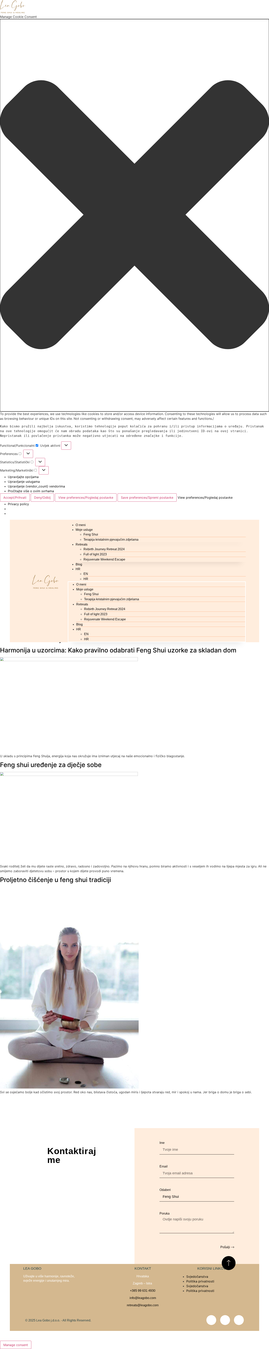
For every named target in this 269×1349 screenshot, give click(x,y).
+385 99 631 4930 (142, 1290)
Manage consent (15, 1345)
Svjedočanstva (197, 1277)
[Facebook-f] (211, 1320)
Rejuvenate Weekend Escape (104, 559)
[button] (134, 215)
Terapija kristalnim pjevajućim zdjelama (110, 539)
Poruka (165, 1213)
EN (85, 573)
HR (78, 569)
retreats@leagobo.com (143, 1305)
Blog (79, 564)
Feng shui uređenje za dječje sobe (51, 765)
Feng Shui (90, 534)
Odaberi (165, 1189)
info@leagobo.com (143, 1298)
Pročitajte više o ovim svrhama (31, 491)
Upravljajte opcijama (23, 477)
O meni (81, 525)
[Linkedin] (239, 1320)
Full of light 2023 (95, 554)
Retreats (81, 544)
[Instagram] (225, 1320)
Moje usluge (84, 529)
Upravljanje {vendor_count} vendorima (36, 486)
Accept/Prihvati (14, 497)
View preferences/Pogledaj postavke (85, 497)
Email (164, 1166)
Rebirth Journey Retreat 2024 (104, 549)
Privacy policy (18, 504)
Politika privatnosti (200, 1281)
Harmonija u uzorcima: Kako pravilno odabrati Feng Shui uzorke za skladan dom (118, 650)
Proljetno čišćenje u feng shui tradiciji (55, 880)
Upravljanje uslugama (24, 482)
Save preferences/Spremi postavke (147, 497)
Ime (162, 1142)
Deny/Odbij (42, 497)
